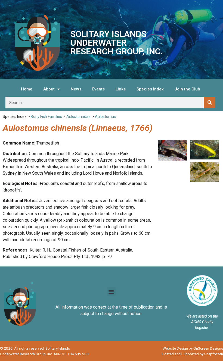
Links (121, 89)
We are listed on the (202, 316)
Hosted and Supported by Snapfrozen (192, 354)
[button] (111, 291)
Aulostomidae (78, 116)
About (49, 89)
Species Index (150, 89)
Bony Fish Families (46, 116)
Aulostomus (105, 116)
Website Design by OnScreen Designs (193, 348)
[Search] (209, 102)
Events (98, 89)
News (76, 89)
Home (26, 89)
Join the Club (187, 89)
